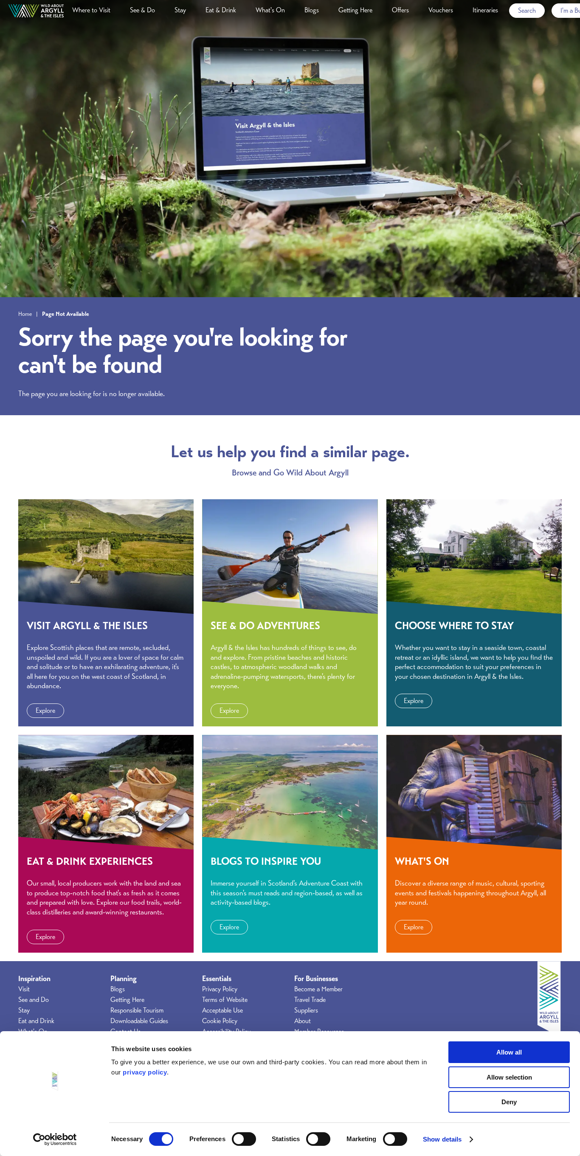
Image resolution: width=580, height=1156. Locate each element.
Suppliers (306, 1010)
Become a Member (318, 989)
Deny (509, 1101)
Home (25, 314)
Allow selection (509, 1077)
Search (527, 10)
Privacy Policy (219, 989)
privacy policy (145, 1072)
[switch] (244, 1139)
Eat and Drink (36, 1021)
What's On (270, 10)
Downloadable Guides (139, 1021)
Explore (45, 710)
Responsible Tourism (136, 1010)
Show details (442, 1139)
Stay (180, 10)
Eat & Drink (221, 10)
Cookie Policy (219, 1021)
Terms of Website (225, 1000)
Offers (400, 10)
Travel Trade (310, 1000)
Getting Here (355, 10)
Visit (24, 989)
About (302, 1021)
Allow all (509, 1052)
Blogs (311, 10)
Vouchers (440, 10)
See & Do (142, 10)
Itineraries (485, 10)
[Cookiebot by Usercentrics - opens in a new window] (55, 1139)
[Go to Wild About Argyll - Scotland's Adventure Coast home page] (36, 10)
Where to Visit (91, 10)
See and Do (33, 1000)
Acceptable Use (222, 1010)
